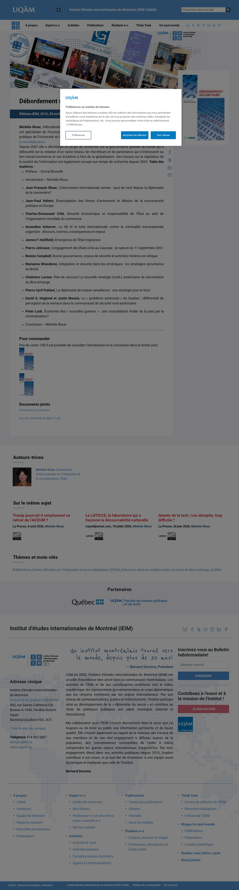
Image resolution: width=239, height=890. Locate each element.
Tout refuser (163, 135)
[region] (120, 117)
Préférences (78, 135)
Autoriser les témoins (135, 135)
